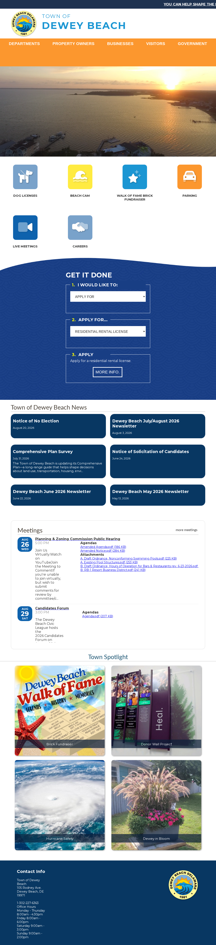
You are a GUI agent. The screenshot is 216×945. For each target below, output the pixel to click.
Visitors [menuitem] (155, 43)
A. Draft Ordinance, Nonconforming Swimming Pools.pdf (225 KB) (128, 558)
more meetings (186, 530)
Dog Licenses (25, 196)
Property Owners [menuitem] (73, 43)
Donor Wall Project (156, 744)
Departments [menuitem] (24, 43)
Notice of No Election (36, 420)
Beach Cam (80, 196)
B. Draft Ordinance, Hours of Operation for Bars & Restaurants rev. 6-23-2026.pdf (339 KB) (145, 566)
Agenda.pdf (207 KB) (97, 616)
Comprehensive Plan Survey (43, 451)
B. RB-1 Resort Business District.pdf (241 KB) (113, 570)
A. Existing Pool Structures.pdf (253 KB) (109, 562)
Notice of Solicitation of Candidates (150, 451)
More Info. (108, 372)
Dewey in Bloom (156, 839)
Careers (80, 246)
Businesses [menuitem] (120, 43)
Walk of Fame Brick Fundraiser (135, 197)
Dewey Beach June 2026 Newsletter (52, 491)
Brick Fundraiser (59, 744)
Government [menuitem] (192, 43)
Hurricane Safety (59, 839)
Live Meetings (25, 246)
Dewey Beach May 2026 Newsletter (150, 491)
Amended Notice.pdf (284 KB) (102, 551)
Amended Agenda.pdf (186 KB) (103, 547)
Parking (189, 196)
